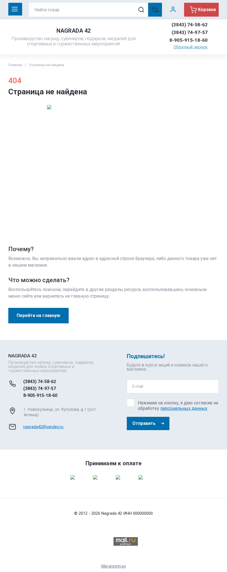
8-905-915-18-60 (188, 40)
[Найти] (141, 10)
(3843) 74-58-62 (190, 24)
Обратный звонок (191, 47)
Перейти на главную (38, 315)
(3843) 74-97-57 (190, 32)
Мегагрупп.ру (113, 566)
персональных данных (183, 408)
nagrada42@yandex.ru (43, 426)
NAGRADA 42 (73, 30)
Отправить (144, 423)
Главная (15, 65)
